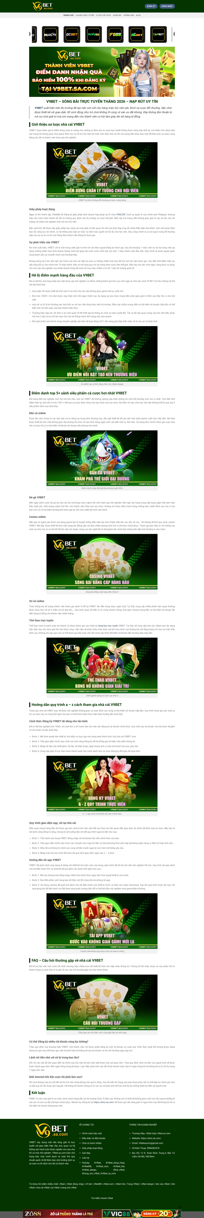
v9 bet (88, 1184)
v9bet (62, 1184)
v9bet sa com (163, 1133)
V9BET (32, 1142)
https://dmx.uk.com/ (104, 1102)
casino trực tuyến (85, 15)
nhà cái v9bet (42, 1187)
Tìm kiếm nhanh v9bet (102, 1198)
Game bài (117, 15)
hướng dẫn (129, 15)
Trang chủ (68, 15)
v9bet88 (97, 1184)
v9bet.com (108, 1184)
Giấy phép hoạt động (92, 1148)
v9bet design (147, 1184)
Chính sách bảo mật (92, 1133)
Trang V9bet (133, 1184)
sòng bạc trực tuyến (108, 625)
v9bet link (120, 1184)
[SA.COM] (43, 6)
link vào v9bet (162, 1184)
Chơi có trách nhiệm (92, 1143)
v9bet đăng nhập (75, 1184)
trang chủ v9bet (68, 1187)
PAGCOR (121, 214)
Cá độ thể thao (103, 15)
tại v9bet (55, 1187)
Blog (138, 15)
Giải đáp (86, 1153)
